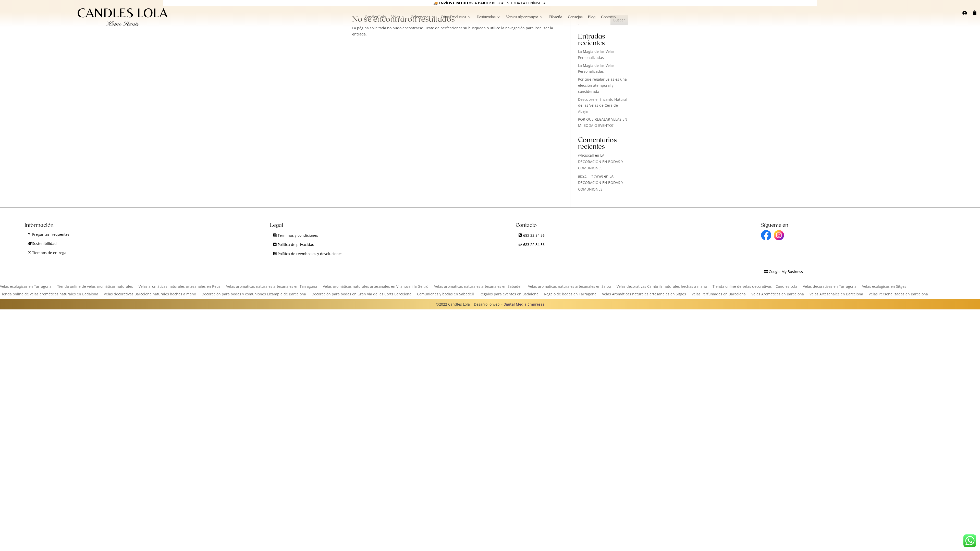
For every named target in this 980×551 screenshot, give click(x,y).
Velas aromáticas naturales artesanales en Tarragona (271, 287)
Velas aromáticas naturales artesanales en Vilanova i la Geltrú (375, 287)
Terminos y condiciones (298, 235)
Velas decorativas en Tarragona (829, 287)
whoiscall (586, 155)
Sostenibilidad (44, 243)
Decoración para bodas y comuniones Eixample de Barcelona (254, 294)
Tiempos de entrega (49, 252)
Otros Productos (453, 17)
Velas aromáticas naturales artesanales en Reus (179, 287)
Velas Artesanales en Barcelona (836, 294)
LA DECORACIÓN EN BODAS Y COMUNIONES (600, 161)
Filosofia (555, 17)
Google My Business (786, 271)
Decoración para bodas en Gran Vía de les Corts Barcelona (361, 294)
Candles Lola (375, 17)
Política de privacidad (296, 244)
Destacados (486, 17)
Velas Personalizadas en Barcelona (898, 294)
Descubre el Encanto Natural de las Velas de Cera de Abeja (602, 105)
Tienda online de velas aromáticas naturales (95, 287)
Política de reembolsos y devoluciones (310, 253)
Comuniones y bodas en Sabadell (445, 294)
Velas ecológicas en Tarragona (26, 287)
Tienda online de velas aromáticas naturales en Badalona (49, 294)
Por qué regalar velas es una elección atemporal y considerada (602, 85)
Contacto (608, 17)
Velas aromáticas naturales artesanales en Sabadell (478, 287)
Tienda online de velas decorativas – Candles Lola (755, 287)
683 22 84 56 (534, 235)
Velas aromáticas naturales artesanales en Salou (569, 287)
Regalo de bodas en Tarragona (570, 294)
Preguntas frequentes (50, 234)
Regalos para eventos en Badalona (509, 294)
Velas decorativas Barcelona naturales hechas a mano (150, 294)
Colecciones (420, 17)
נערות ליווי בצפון (590, 176)
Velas (395, 17)
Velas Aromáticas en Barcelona (777, 294)
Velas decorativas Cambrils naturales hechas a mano (662, 287)
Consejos (575, 17)
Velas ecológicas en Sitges (884, 287)
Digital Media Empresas (524, 304)
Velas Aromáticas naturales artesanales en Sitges (644, 294)
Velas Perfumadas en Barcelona (719, 294)
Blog (591, 17)
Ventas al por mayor (522, 17)
